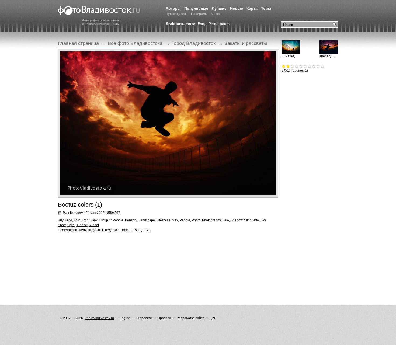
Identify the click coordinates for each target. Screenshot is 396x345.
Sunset (94, 225)
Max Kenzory (73, 213)
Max (175, 220)
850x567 (113, 213)
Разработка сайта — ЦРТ (196, 318)
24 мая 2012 (95, 213)
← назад (288, 56)
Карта (252, 8)
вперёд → (327, 56)
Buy (60, 220)
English (125, 318)
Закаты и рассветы (245, 43)
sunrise (81, 225)
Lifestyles (163, 220)
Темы (266, 8)
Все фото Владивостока (135, 43)
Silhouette (251, 220)
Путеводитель (176, 14)
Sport (62, 225)
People (185, 220)
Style (71, 225)
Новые (236, 8)
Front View (89, 220)
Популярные (196, 8)
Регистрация (220, 24)
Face (68, 220)
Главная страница (78, 43)
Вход (202, 24)
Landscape (146, 220)
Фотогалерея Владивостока (99, 11)
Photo (196, 220)
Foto (77, 220)
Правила (164, 318)
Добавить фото (181, 24)
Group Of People (111, 220)
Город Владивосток (193, 43)
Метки (215, 14)
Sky (263, 220)
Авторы (173, 8)
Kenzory (131, 220)
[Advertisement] (156, 257)
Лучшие (219, 8)
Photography (211, 220)
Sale (225, 220)
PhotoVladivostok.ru (99, 318)
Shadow (236, 220)
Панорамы (199, 14)
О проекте (144, 318)
